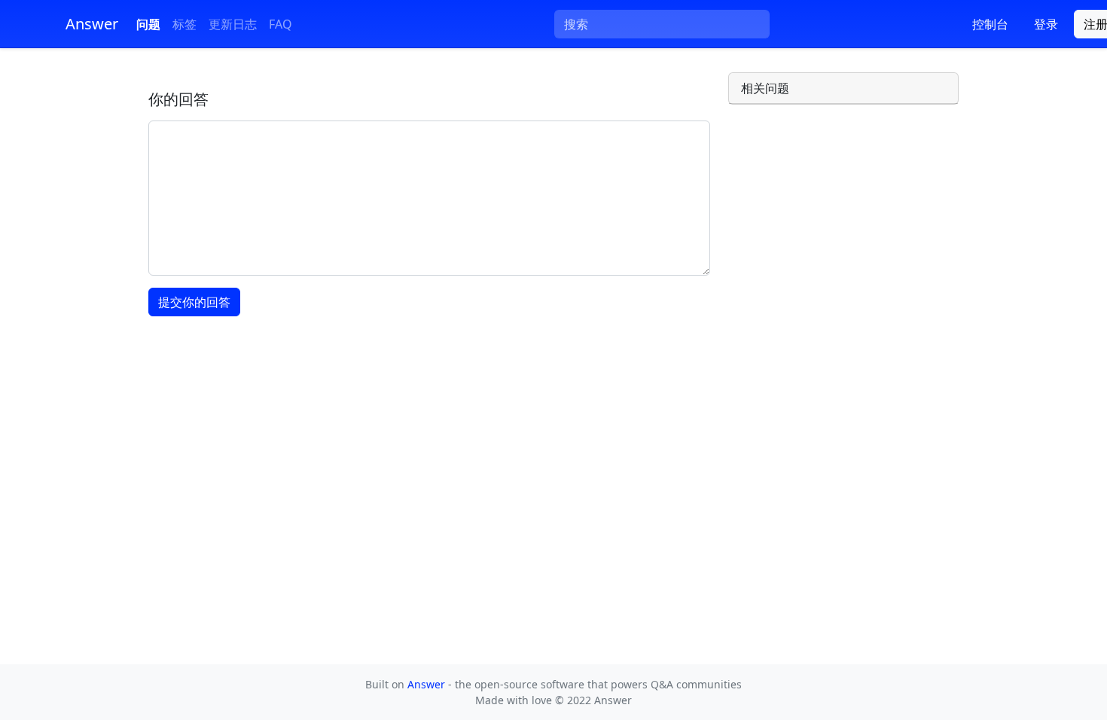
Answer (427, 684)
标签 (184, 24)
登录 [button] (1046, 24)
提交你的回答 (194, 302)
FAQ (280, 24)
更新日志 (233, 24)
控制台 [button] (990, 24)
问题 (148, 24)
